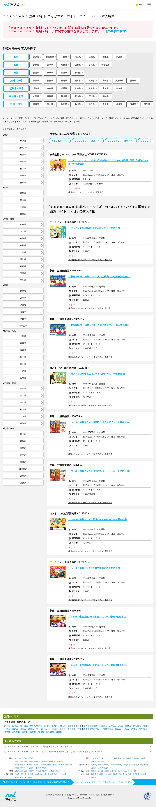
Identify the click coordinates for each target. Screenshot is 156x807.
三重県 (64, 73)
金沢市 (112, 771)
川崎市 (31, 761)
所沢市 (29, 765)
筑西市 (31, 729)
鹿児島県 (119, 80)
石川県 (92, 96)
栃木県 (105, 57)
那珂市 (71, 729)
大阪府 (36, 65)
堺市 (103, 758)
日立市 (15, 726)
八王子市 (23, 758)
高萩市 (23, 729)
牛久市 (79, 726)
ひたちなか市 (36, 726)
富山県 (78, 96)
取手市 (63, 729)
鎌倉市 (52, 761)
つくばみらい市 (43, 729)
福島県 (119, 88)
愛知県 (36, 73)
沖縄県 (133, 80)
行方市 (79, 729)
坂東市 (86, 729)
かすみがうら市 (116, 726)
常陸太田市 (96, 729)
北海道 (36, 88)
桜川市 (146, 726)
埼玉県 (78, 57)
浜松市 (43, 771)
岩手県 (64, 88)
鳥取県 (64, 104)
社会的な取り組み (71, 795)
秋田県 (92, 88)
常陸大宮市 (108, 729)
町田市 (31, 758)
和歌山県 (105, 65)
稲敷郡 (7, 732)
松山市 (22, 777)
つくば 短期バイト (59, 141)
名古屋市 (23, 771)
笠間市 (96, 726)
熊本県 (78, 80)
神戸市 (122, 758)
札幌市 (99, 765)
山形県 (105, 88)
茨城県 (92, 57)
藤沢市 (37, 761)
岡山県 (50, 104)
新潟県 (64, 96)
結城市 (134, 729)
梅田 (98, 758)
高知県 (147, 104)
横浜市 (24, 761)
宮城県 (78, 88)
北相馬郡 (16, 732)
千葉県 (64, 57)
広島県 (36, 104)
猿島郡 (33, 732)
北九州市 (100, 774)
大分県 (92, 80)
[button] (150, 140)
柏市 (55, 765)
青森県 (50, 88)
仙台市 (118, 765)
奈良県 (92, 65)
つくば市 (24, 726)
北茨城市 (137, 726)
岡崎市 (31, 771)
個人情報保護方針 (107, 795)
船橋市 (48, 765)
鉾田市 (118, 729)
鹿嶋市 (104, 726)
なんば (109, 758)
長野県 (50, 96)
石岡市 (55, 726)
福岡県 (36, 80)
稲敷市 (71, 726)
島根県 (78, 104)
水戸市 (7, 726)
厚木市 (59, 761)
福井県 (105, 96)
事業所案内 (58, 795)
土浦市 (55, 729)
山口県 (92, 104)
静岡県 (78, 73)
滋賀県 (78, 65)
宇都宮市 (67, 765)
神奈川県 (50, 57)
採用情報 (83, 795)
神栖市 (128, 726)
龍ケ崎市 (143, 729)
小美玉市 (87, 726)
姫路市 (128, 758)
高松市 (56, 774)
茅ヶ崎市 (45, 761)
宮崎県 (105, 80)
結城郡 (59, 732)
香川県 (105, 104)
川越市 (22, 765)
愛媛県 (133, 104)
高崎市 (43, 768)
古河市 (47, 726)
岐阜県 (50, 73)
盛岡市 (138, 765)
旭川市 (105, 765)
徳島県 (119, 104)
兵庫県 (50, 65)
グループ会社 (94, 795)
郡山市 (105, 768)
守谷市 (126, 729)
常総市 (15, 729)
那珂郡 (41, 732)
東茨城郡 (50, 732)
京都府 (64, 65)
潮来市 (63, 726)
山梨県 (36, 96)
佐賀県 (50, 80)
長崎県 (64, 80)
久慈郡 (25, 732)
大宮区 (36, 765)
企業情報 (49, 795)
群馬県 (119, 57)
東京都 (36, 57)
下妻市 (7, 729)
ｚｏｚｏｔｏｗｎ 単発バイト (121, 141)
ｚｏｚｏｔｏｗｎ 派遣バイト (88, 141)
